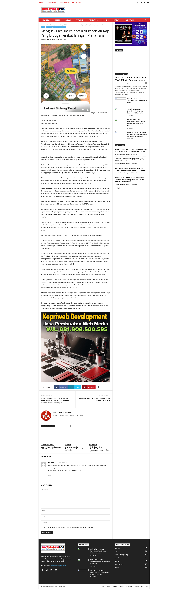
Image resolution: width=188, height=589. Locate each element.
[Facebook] (138, 2)
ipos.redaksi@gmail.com (58, 565)
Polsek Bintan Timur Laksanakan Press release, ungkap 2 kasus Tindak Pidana (99, 449)
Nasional (46, 20)
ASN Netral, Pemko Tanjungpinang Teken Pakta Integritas (74, 449)
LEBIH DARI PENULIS (63, 426)
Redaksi (78, 2)
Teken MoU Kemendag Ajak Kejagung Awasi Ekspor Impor (129, 160)
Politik (105, 20)
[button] (146, 20)
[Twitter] (144, 2)
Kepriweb (62, 586)
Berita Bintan (93, 444)
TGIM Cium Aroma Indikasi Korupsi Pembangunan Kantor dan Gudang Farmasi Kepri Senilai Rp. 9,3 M (55, 400)
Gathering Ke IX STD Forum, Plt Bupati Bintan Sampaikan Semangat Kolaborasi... (137, 134)
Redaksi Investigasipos (51, 39)
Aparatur (93, 20)
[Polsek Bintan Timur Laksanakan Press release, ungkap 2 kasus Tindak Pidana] (99, 437)
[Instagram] (141, 2)
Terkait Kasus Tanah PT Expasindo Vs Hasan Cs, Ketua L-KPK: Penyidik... (135, 111)
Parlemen (80, 20)
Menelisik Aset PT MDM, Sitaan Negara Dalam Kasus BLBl (94, 399)
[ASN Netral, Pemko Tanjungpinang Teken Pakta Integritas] (75, 437)
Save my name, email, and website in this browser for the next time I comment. (68, 527)
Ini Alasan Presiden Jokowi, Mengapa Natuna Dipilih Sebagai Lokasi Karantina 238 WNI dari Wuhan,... (130, 179)
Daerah (68, 20)
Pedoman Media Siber (67, 2)
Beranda (43, 25)
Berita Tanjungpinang (52, 25)
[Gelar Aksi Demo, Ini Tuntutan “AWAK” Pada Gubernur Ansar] (52, 437)
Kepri (57, 20)
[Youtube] (148, 2)
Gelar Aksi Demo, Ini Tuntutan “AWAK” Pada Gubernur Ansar (51, 448)
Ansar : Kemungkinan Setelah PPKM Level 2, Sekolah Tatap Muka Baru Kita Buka (131, 150)
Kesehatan (129, 20)
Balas (49, 475)
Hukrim (116, 20)
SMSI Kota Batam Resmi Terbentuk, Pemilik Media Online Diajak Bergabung (130, 169)
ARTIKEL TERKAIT (48, 426)
